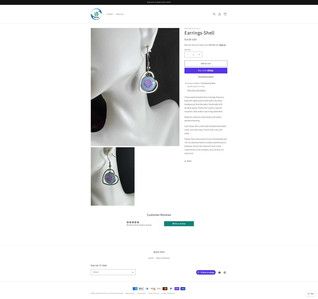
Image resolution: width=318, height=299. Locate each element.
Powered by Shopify (117, 293)
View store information (196, 90)
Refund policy (130, 293)
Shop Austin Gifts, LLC (103, 293)
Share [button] (189, 161)
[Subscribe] (132, 272)
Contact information (168, 293)
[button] (214, 14)
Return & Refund (163, 258)
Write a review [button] (178, 223)
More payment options (206, 76)
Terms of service (154, 293)
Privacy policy (141, 293)
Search (151, 258)
